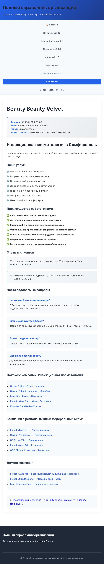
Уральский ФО (52, 57)
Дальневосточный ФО (52, 73)
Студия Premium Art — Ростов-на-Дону (31, 435)
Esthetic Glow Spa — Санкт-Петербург (30, 401)
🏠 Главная (52, 24)
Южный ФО (52, 81)
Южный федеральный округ (26, 14)
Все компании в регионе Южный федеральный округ (43, 500)
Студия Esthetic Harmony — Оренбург (30, 391)
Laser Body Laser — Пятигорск (26, 396)
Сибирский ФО (52, 65)
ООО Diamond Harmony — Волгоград (29, 450)
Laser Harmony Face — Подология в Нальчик (34, 484)
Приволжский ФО (52, 49)
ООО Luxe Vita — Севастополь (26, 440)
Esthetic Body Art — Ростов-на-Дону (29, 430)
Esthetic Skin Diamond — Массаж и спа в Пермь (35, 479)
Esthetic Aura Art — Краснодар (26, 445)
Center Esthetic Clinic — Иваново (27, 386)
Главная (6, 14)
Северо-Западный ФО (52, 41)
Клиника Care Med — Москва (25, 406)
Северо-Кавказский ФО (52, 89)
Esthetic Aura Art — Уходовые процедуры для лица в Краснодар (44, 473)
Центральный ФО (52, 33)
